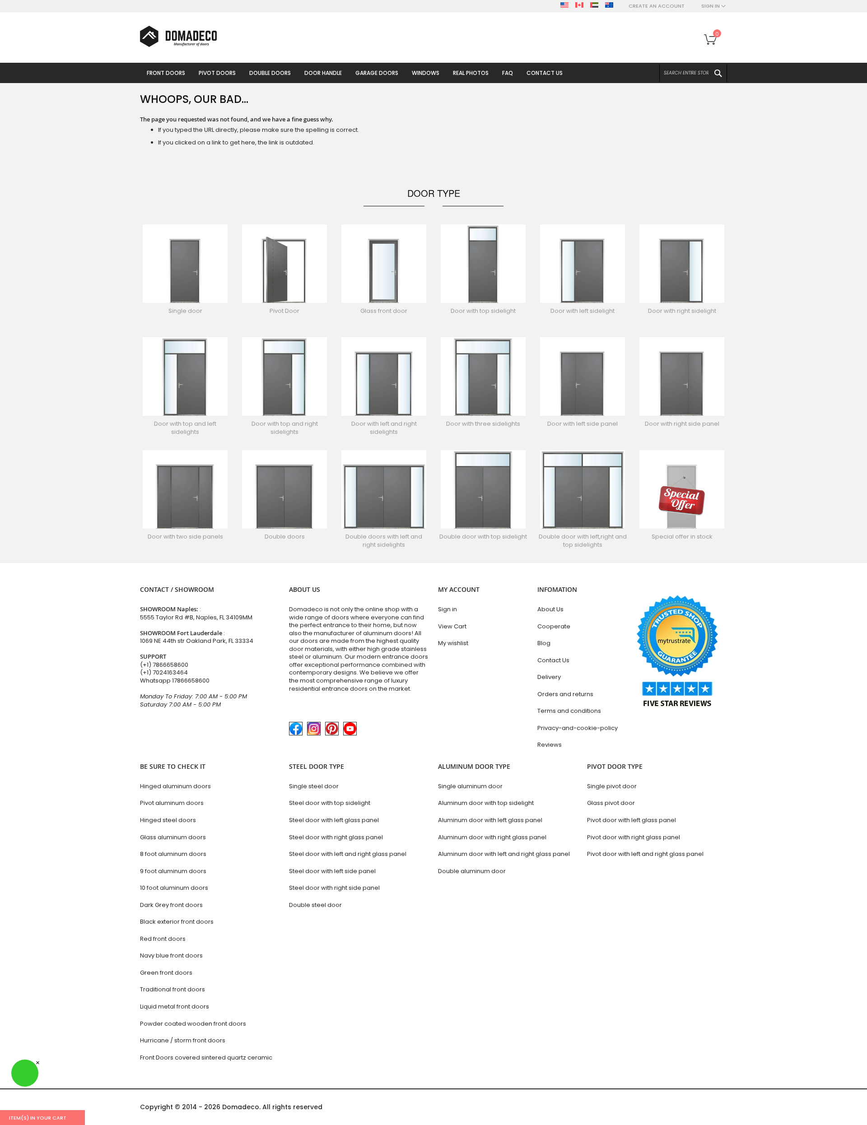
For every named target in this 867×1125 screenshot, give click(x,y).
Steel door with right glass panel (336, 837)
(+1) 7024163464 (164, 672)
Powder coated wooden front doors (193, 1023)
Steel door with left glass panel (334, 820)
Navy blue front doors (171, 955)
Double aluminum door (472, 871)
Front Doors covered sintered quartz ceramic (206, 1057)
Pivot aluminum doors (172, 803)
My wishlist (453, 643)
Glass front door (383, 311)
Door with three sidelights (483, 423)
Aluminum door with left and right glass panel (504, 854)
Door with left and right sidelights (384, 427)
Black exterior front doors (177, 921)
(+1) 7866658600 (164, 664)
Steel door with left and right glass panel (347, 854)
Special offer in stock (682, 536)
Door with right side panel (682, 423)
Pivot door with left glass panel (631, 820)
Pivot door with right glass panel (633, 837)
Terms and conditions (569, 711)
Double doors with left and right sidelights (383, 540)
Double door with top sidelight (483, 536)
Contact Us (553, 660)
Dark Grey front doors (171, 905)
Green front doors (166, 972)
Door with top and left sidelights (185, 427)
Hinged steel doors (168, 820)
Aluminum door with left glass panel (490, 820)
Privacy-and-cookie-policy (577, 728)
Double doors (285, 536)
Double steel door (315, 905)
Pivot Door (284, 311)
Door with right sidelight (682, 311)
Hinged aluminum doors (175, 786)
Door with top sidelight (483, 311)
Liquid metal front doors (174, 1006)
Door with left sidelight (582, 311)
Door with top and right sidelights (285, 427)
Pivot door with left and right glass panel (645, 854)
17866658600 (191, 680)
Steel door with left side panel (332, 871)
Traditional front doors (172, 989)
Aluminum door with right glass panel (492, 837)
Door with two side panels (185, 536)
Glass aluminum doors (173, 837)
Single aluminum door (470, 786)
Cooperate (553, 626)
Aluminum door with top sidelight (486, 803)
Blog (543, 643)
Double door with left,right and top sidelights (583, 540)
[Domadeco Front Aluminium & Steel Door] (178, 36)
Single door (185, 311)
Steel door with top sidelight (329, 803)
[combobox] (693, 73)
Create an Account (657, 6)
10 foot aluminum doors (174, 887)
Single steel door (314, 786)
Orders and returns (565, 694)
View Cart (452, 626)
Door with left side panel (582, 423)
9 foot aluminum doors (173, 871)
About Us (550, 609)
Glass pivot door (611, 803)
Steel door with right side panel (334, 887)
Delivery (549, 677)
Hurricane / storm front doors (182, 1040)
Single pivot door (612, 786)
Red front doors (163, 938)
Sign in (447, 609)
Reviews (549, 744)
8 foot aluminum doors (173, 854)
